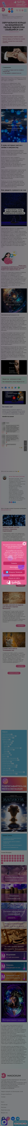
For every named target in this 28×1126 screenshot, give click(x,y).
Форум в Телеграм (15, 572)
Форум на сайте (14, 578)
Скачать (14, 563)
